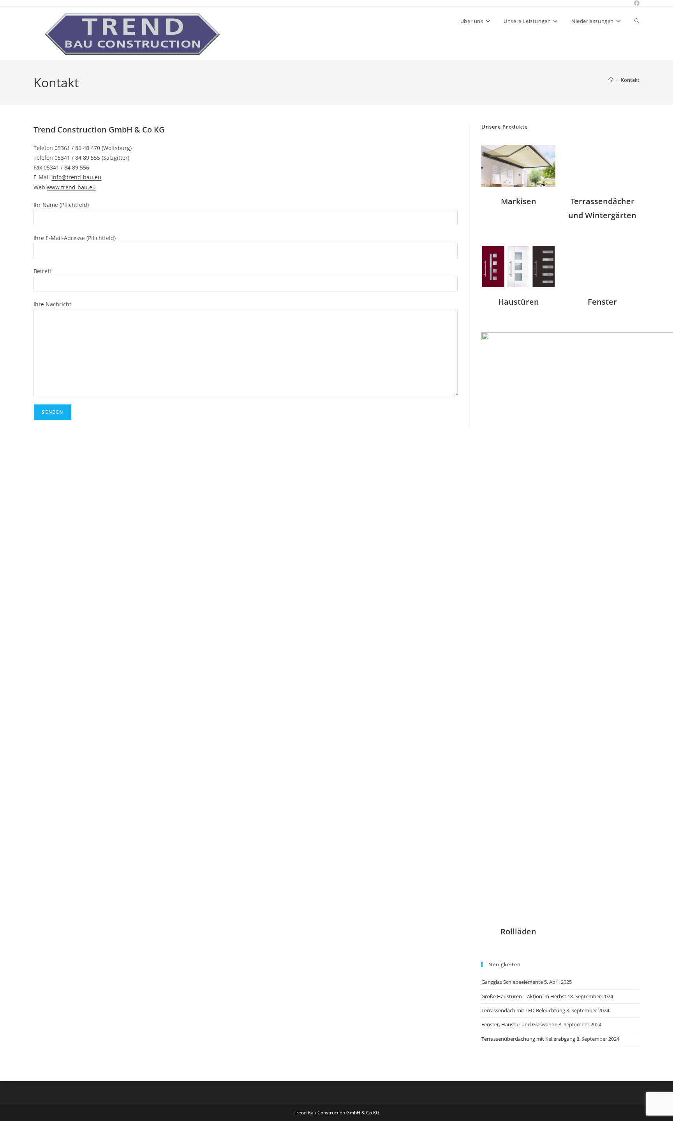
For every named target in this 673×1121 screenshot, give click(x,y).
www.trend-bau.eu (71, 187)
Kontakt (630, 79)
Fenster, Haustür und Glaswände (519, 1024)
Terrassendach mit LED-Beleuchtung (523, 1010)
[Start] (610, 79)
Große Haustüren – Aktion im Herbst (523, 996)
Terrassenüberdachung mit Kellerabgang (528, 1038)
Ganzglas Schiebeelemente (512, 981)
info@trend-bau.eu (76, 177)
